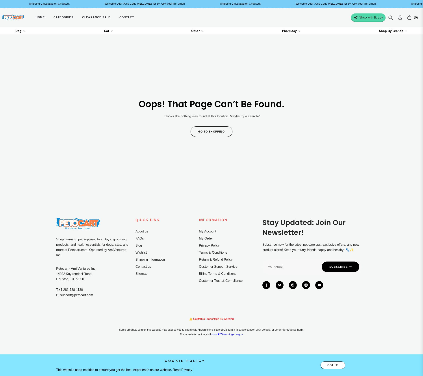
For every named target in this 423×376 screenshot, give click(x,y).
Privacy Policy (209, 245)
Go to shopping (211, 131)
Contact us (143, 266)
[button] (390, 17)
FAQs (139, 238)
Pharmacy (289, 31)
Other (195, 31)
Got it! (332, 365)
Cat (106, 31)
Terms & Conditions (213, 252)
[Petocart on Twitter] (280, 285)
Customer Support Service (218, 266)
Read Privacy (182, 370)
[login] (400, 17)
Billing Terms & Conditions (217, 273)
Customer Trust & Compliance (221, 280)
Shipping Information (150, 259)
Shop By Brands (391, 31)
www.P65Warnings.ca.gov (227, 334)
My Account (207, 231)
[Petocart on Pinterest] (293, 285)
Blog (138, 245)
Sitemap (141, 273)
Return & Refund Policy (216, 259)
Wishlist (141, 252)
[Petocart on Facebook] (266, 285)
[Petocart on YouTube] (319, 285)
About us (141, 231)
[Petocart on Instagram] (306, 285)
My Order (206, 238)
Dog (18, 31)
